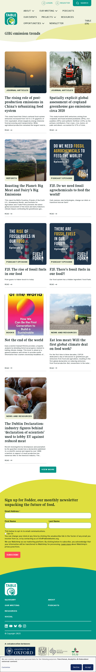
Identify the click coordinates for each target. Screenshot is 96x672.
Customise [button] (6, 667)
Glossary (10, 599)
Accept (88, 667)
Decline (76, 667)
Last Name (54, 521)
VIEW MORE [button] (48, 469)
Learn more (66, 544)
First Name (10, 521)
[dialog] (48, 664)
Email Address (12, 511)
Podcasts (53, 605)
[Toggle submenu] (33, 10)
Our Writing (12, 605)
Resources (11, 611)
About (51, 599)
